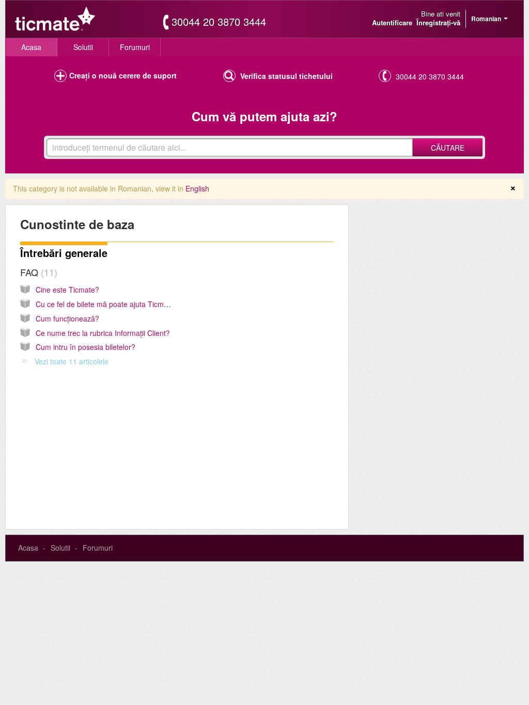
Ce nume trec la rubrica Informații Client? (103, 333)
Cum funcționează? (67, 318)
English (197, 188)
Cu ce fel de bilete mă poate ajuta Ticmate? (107, 304)
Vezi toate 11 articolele (71, 361)
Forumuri (135, 47)
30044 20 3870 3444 (219, 21)
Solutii (83, 47)
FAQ (37, 272)
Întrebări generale (63, 252)
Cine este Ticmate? (67, 289)
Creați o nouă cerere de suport (123, 75)
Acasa (31, 47)
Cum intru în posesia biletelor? (85, 347)
